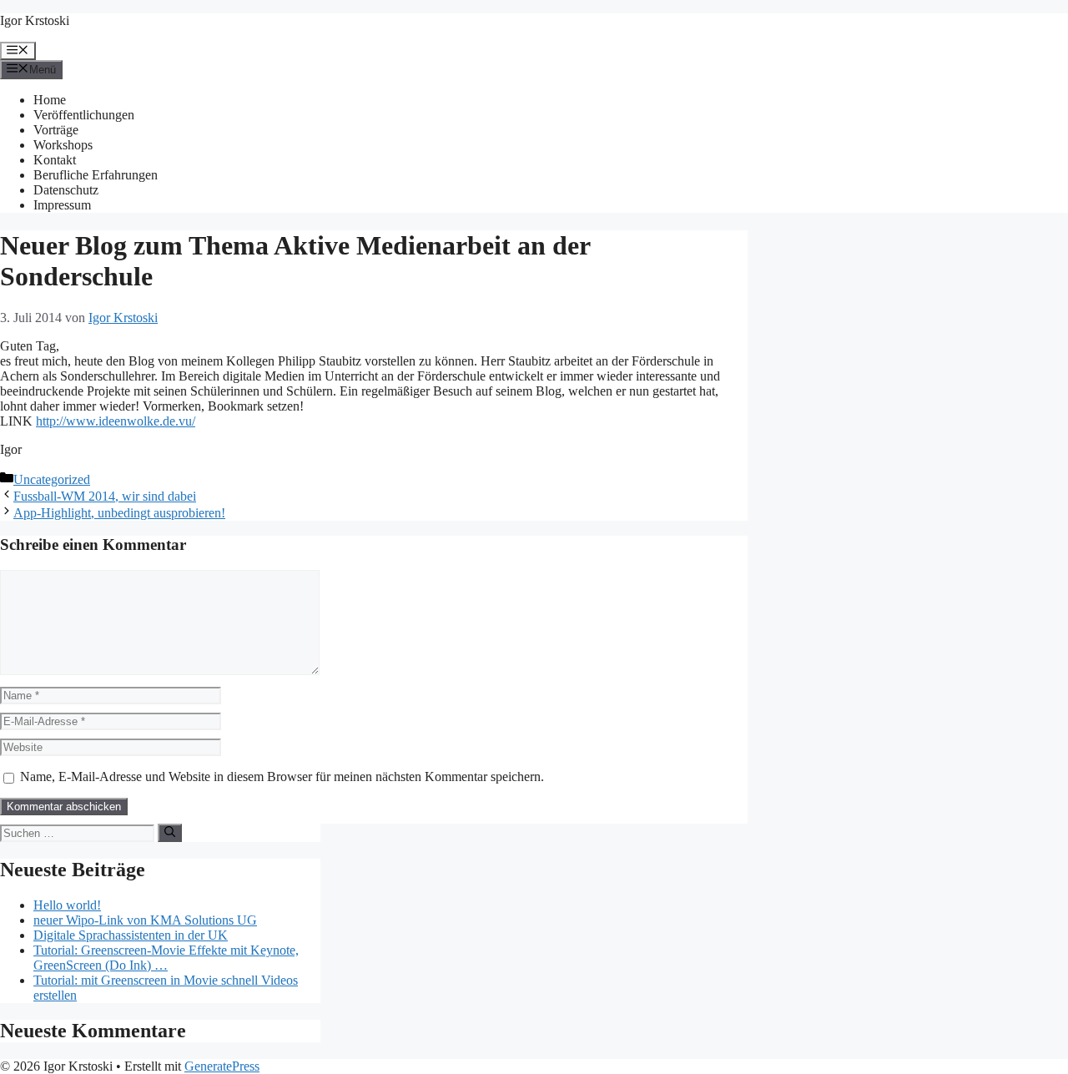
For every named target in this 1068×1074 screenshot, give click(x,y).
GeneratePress (221, 1066)
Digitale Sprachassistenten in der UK (130, 935)
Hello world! (67, 905)
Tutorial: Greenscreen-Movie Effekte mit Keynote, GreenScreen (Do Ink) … (166, 957)
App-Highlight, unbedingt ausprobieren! (119, 513)
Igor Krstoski (34, 20)
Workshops (63, 145)
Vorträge (55, 130)
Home (49, 100)
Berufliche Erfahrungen (95, 175)
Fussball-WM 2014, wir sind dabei (104, 496)
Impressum (62, 205)
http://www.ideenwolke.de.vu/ (115, 421)
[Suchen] (170, 833)
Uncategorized (51, 479)
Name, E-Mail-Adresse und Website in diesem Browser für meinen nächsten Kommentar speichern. (282, 776)
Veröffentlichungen (83, 115)
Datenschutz (65, 190)
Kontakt (54, 160)
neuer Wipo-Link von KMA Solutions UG (145, 920)
